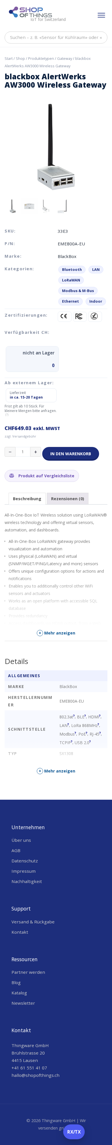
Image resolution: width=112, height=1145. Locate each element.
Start (9, 58)
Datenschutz (24, 861)
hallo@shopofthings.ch (35, 1075)
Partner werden (28, 972)
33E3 (63, 231)
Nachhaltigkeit (26, 881)
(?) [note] (6, 415)
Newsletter (23, 1003)
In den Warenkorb (70, 453)
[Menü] (101, 15)
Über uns (21, 840)
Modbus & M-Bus (78, 290)
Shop (20, 58)
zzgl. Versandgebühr (20, 436)
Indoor (95, 301)
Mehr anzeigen (57, 633)
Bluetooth (72, 269)
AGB (15, 850)
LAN (96, 269)
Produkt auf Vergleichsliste (45, 475)
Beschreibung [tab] (27, 498)
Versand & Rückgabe (33, 922)
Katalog (19, 993)
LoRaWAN (71, 280)
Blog (16, 982)
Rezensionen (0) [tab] (67, 498)
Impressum (23, 871)
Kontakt (19, 932)
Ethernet (70, 301)
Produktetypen (41, 58)
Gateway (64, 58)
